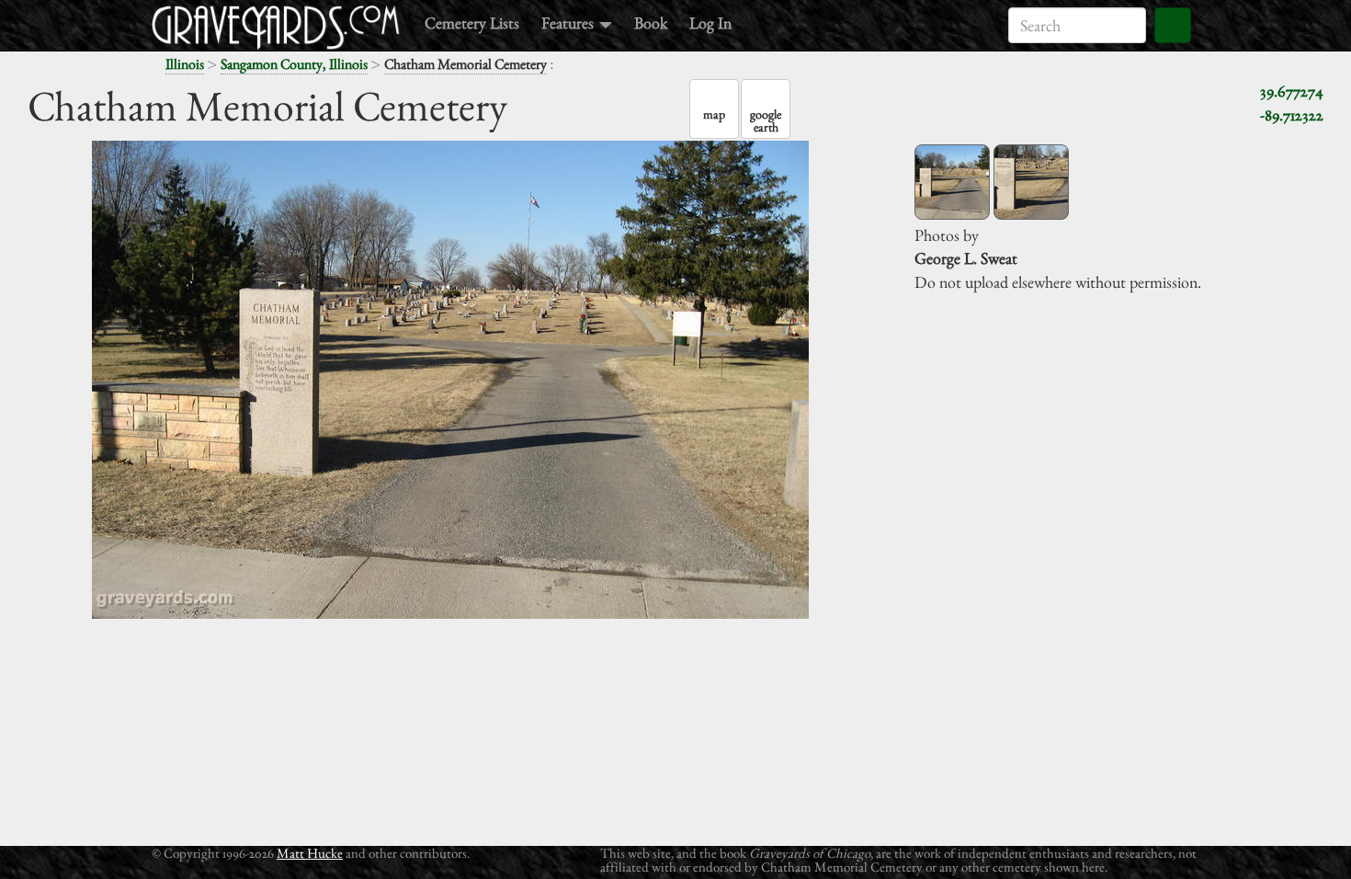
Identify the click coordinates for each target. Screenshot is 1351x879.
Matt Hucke (310, 853)
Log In (710, 22)
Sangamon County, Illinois (294, 64)
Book (650, 22)
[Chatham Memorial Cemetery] (952, 182)
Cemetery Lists (472, 22)
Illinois (184, 64)
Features (569, 22)
